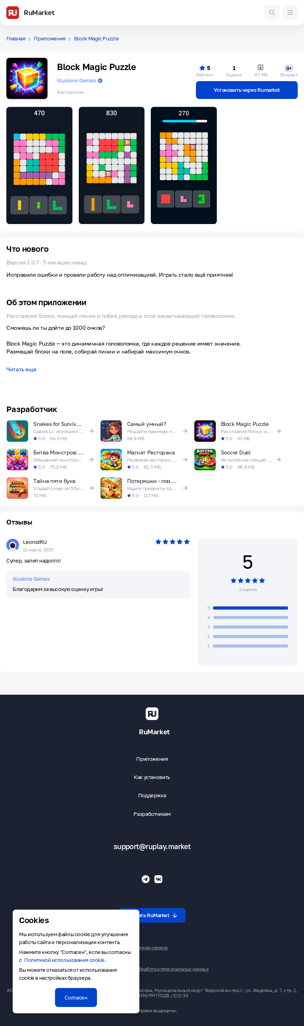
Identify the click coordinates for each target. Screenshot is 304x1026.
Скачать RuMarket (148, 915)
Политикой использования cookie (64, 960)
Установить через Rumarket (247, 90)
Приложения (49, 39)
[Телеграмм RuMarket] (146, 879)
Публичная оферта (147, 947)
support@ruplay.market (152, 846)
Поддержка (152, 795)
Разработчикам (151, 814)
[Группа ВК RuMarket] (158, 879)
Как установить (152, 777)
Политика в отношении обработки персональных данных (147, 969)
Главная (15, 39)
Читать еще (21, 369)
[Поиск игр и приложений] (271, 12)
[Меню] (290, 12)
